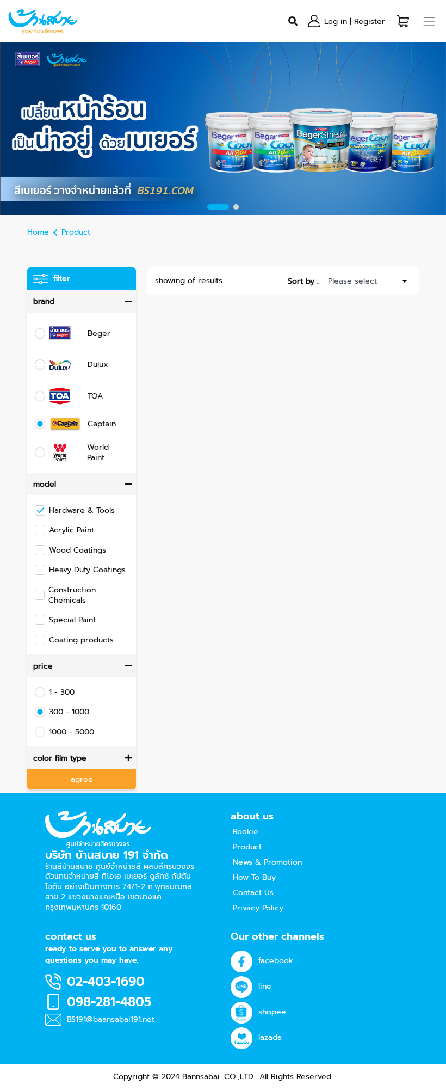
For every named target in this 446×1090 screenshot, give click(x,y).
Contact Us (253, 892)
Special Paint (72, 620)
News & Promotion (267, 862)
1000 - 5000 (71, 732)
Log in (335, 21)
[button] (403, 21)
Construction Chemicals (72, 595)
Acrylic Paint (71, 530)
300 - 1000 (69, 712)
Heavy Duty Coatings (87, 570)
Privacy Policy (258, 908)
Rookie (245, 831)
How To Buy (254, 877)
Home (38, 232)
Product (75, 232)
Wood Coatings (77, 550)
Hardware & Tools (82, 510)
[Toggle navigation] (429, 21)
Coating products (81, 640)
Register (369, 21)
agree (82, 779)
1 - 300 (62, 692)
